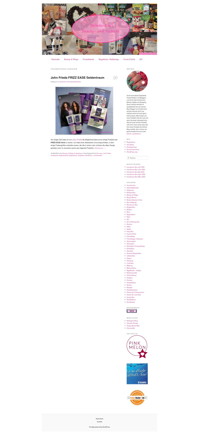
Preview (129, 280)
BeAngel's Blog (132, 321)
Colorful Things (132, 323)
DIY (141, 59)
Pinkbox (130, 278)
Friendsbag (131, 236)
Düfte (128, 227)
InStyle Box (131, 256)
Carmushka (131, 328)
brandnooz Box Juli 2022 (135, 167)
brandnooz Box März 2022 (136, 177)
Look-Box (130, 263)
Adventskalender (133, 188)
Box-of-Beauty (132, 202)
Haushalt (130, 251)
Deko (128, 217)
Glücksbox (130, 248)
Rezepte (129, 287)
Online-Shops (131, 275)
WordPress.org (132, 152)
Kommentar (97, 155)
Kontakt (99, 422)
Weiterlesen (99, 148)
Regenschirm (63, 155)
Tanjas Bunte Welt (133, 326)
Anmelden (130, 145)
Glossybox (130, 244)
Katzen (129, 258)
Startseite (55, 59)
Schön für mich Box (134, 295)
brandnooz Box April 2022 (136, 174)
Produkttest (54, 155)
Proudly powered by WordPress (99, 427)
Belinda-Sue (77, 82)
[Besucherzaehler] (132, 312)
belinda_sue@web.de (134, 134)
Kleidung (130, 261)
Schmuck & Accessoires (135, 292)
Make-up (130, 265)
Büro (128, 212)
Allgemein (130, 190)
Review (129, 285)
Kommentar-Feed (133, 149)
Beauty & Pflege (71, 59)
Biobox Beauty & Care (134, 200)
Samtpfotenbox (132, 290)
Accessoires (131, 185)
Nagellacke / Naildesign (109, 59)
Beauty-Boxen (131, 197)
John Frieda (107, 153)
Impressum (99, 419)
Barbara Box (131, 192)
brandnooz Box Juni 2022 (136, 169)
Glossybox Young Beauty (136, 246)
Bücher (129, 209)
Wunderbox (131, 302)
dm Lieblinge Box (133, 222)
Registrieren (131, 142)
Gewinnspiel (131, 241)
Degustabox (131, 214)
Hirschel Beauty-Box (134, 253)
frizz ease (99, 153)
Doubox (129, 224)
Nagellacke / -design (134, 270)
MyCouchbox (131, 268)
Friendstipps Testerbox (135, 239)
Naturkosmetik (132, 273)
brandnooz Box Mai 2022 (135, 172)
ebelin (129, 229)
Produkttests (88, 59)
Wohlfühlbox (131, 300)
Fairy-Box (130, 231)
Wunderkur (88, 155)
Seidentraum (73, 155)
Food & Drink (129, 59)
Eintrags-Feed (132, 147)
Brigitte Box (131, 207)
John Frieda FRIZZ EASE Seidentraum (77, 77)
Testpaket (81, 155)
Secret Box (130, 297)
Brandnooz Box (132, 205)
